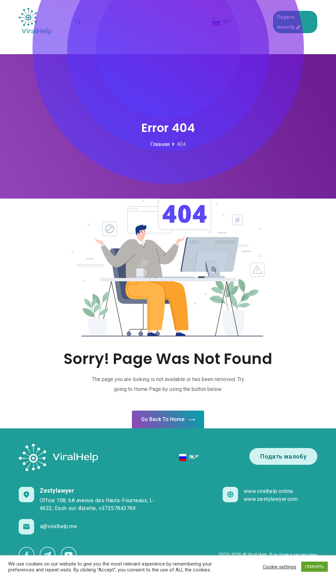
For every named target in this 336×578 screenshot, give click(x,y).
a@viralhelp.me (58, 526)
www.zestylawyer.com (271, 499)
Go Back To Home (162, 419)
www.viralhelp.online (268, 491)
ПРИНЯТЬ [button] (314, 566)
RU (192, 457)
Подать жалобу (283, 456)
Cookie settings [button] (279, 567)
